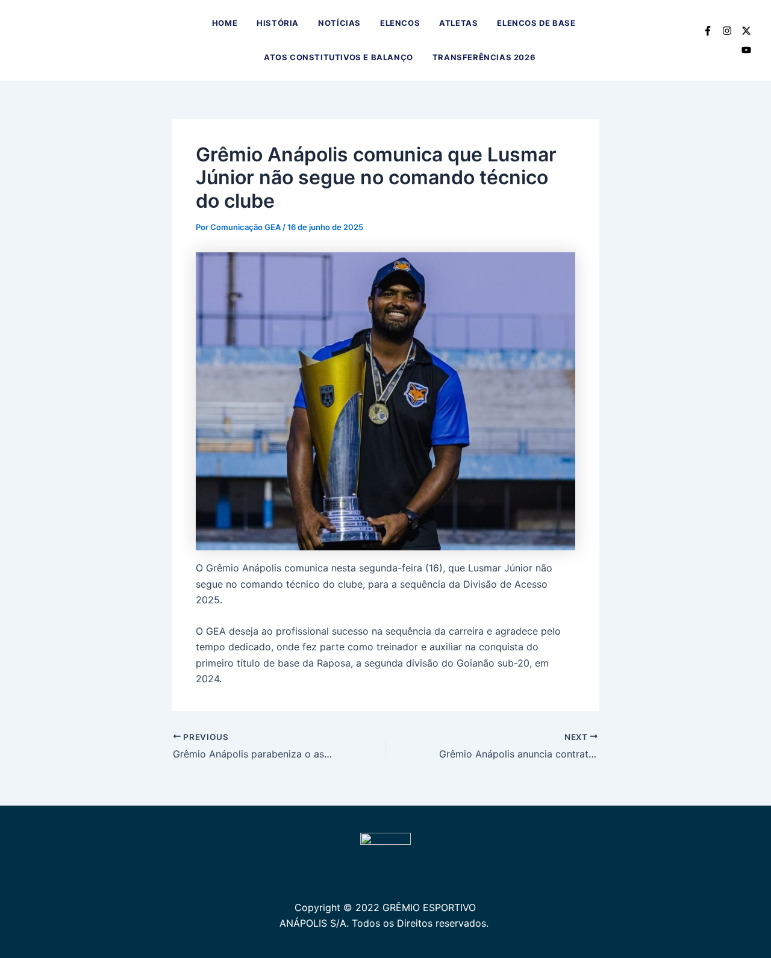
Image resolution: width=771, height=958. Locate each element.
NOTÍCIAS (339, 23)
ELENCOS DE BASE (536, 23)
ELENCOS (400, 23)
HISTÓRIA (278, 23)
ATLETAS (458, 23)
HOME (224, 23)
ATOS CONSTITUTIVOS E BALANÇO (338, 57)
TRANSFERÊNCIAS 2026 (483, 57)
